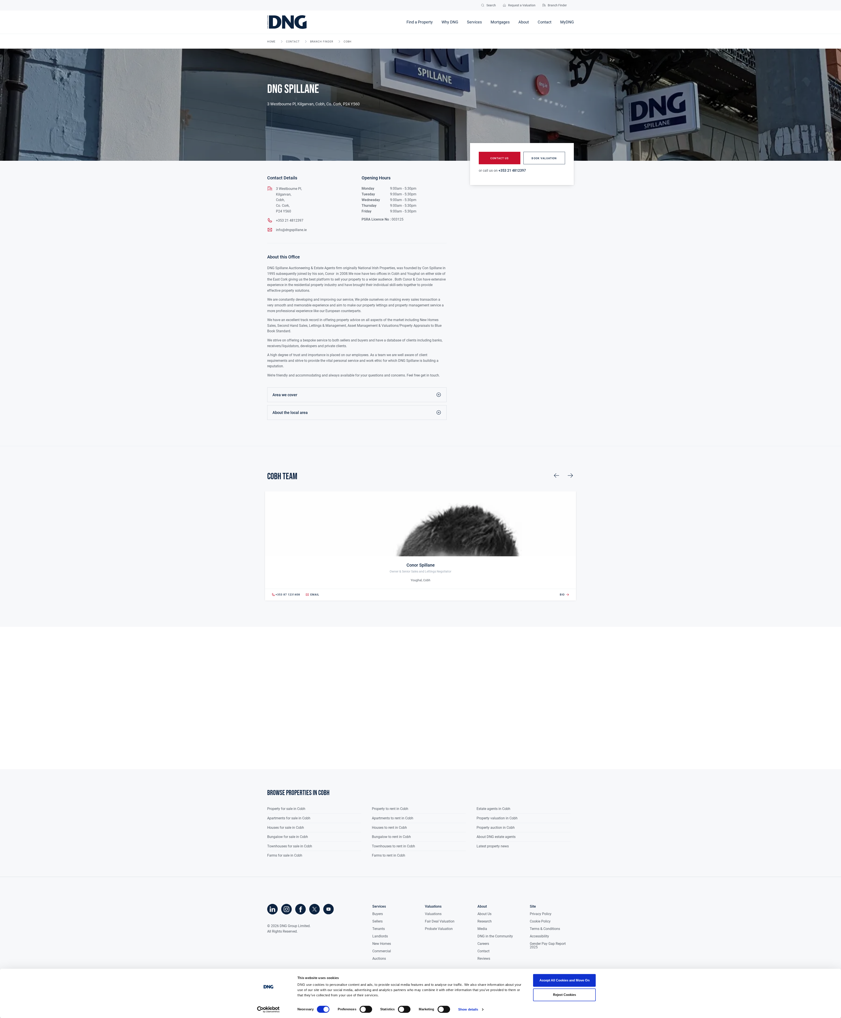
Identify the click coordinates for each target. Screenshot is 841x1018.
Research (484, 921)
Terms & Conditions (545, 929)
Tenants (378, 929)
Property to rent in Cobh (390, 809)
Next (570, 475)
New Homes (381, 944)
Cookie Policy (540, 921)
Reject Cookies (564, 995)
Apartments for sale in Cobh (288, 818)
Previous (556, 475)
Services (474, 22)
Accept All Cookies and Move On (564, 980)
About (523, 22)
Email (314, 594)
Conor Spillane (420, 565)
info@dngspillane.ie (291, 230)
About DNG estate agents (496, 837)
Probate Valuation (439, 929)
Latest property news (493, 846)
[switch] (366, 1009)
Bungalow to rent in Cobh (391, 837)
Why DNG (450, 22)
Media (482, 929)
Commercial (381, 951)
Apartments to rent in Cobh (392, 818)
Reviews (483, 958)
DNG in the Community (495, 936)
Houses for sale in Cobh (285, 827)
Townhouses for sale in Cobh (289, 846)
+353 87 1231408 (288, 594)
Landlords (380, 936)
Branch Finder (321, 41)
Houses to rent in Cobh (389, 827)
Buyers (377, 914)
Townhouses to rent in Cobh (393, 846)
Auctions (379, 958)
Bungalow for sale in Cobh (287, 837)
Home (271, 41)
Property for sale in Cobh (286, 809)
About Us (484, 914)
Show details (468, 1009)
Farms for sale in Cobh (284, 855)
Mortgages (500, 22)
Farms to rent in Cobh (388, 855)
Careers (483, 944)
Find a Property (419, 22)
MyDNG (567, 22)
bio (562, 594)
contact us (499, 158)
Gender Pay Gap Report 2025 (548, 945)
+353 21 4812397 (289, 220)
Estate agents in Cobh (493, 809)
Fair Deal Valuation (439, 921)
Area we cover (284, 394)
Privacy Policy (540, 914)
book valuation (544, 158)
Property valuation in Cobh (497, 818)
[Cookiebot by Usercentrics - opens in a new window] (268, 1009)
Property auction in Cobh (496, 827)
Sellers (377, 921)
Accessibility (539, 936)
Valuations (433, 914)
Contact (544, 22)
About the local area (290, 412)
